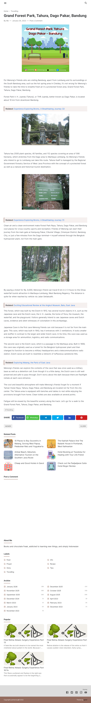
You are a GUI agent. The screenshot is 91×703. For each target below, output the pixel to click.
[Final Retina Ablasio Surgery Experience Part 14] (67, 637)
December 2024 (13, 599)
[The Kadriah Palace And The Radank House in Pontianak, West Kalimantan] (51, 443)
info (51, 560)
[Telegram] (45, 417)
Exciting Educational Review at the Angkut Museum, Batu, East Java (44, 305)
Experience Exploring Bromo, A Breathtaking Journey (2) (39, 109)
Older (83, 426)
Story (9, 568)
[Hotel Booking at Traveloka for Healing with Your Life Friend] (51, 455)
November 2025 (13, 591)
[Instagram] (81, 693)
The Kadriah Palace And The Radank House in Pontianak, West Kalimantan (70, 444)
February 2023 (55, 603)
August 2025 (55, 595)
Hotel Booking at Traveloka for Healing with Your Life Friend (71, 453)
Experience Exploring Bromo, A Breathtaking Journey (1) (39, 220)
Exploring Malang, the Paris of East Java (32, 362)
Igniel (85, 700)
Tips (51, 568)
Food (8, 560)
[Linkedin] (69, 417)
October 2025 (55, 591)
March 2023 (11, 603)
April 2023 (54, 599)
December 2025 (56, 587)
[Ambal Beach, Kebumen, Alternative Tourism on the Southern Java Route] (8, 455)
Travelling (9, 410)
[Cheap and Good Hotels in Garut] (8, 466)
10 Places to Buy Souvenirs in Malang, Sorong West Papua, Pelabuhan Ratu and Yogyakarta (29, 444)
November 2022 (13, 611)
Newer (8, 426)
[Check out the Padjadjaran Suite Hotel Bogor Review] (51, 466)
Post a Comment (36, 21)
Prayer (9, 564)
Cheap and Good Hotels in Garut (29, 463)
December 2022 (56, 607)
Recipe (52, 564)
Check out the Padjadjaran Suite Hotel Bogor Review (72, 464)
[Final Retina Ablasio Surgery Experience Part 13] (24, 637)
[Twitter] (57, 417)
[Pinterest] (81, 417)
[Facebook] (67, 693)
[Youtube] (85, 693)
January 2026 (12, 587)
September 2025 (13, 595)
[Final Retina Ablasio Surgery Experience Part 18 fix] (24, 664)
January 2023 (12, 607)
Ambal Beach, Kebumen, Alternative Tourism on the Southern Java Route (26, 455)
